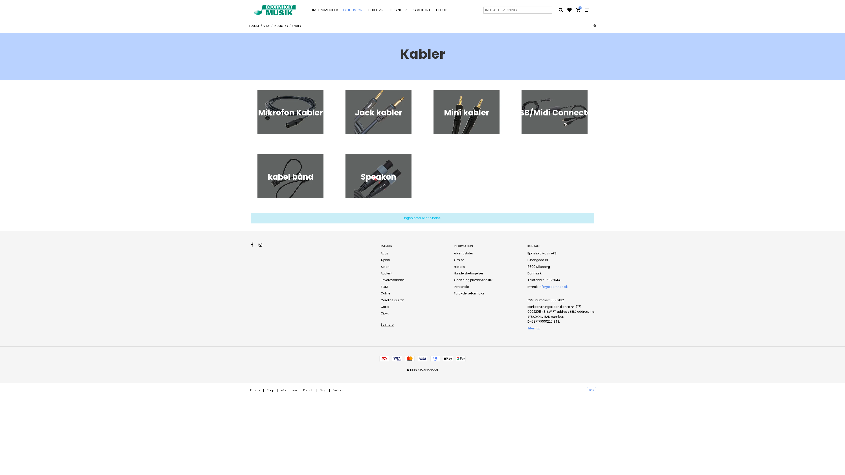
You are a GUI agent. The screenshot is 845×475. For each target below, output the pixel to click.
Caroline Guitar (392, 300)
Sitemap (533, 328)
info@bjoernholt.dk (553, 287)
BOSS (385, 287)
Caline (385, 293)
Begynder (397, 10)
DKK (591, 390)
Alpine (385, 260)
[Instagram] (263, 245)
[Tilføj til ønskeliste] (569, 10)
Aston (385, 267)
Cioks (385, 313)
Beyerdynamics (392, 280)
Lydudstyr (352, 10)
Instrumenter (325, 10)
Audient (387, 273)
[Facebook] (254, 245)
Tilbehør (375, 10)
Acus (384, 253)
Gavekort (421, 10)
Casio (385, 307)
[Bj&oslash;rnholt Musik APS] (276, 10)
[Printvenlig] (594, 25)
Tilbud (441, 10)
